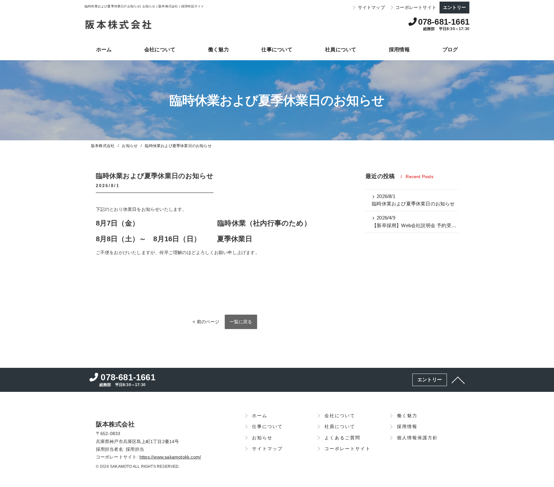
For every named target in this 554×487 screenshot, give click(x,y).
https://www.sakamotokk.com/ (170, 457)
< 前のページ (206, 321)
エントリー (454, 7)
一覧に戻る (241, 321)
